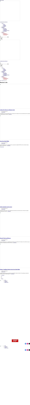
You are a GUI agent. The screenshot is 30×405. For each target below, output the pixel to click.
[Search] (0, 36)
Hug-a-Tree (4, 28)
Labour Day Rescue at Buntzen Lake (7, 109)
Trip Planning (5, 29)
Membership (3, 71)
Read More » (10, 114)
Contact (3, 76)
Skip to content (2, 0)
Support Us (6, 346)
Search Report (3, 112)
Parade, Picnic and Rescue (5, 238)
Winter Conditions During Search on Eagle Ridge (10, 269)
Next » (2, 278)
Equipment (4, 25)
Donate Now (4, 33)
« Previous (3, 275)
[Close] (1, 39)
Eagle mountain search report (6, 206)
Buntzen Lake (3, 80)
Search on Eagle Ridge (4, 141)
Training (4, 24)
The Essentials (5, 73)
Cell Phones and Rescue (6, 30)
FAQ (4, 68)
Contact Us (6, 281)
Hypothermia (5, 31)
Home (0, 80)
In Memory (4, 26)
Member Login (6, 282)
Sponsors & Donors (5, 78)
